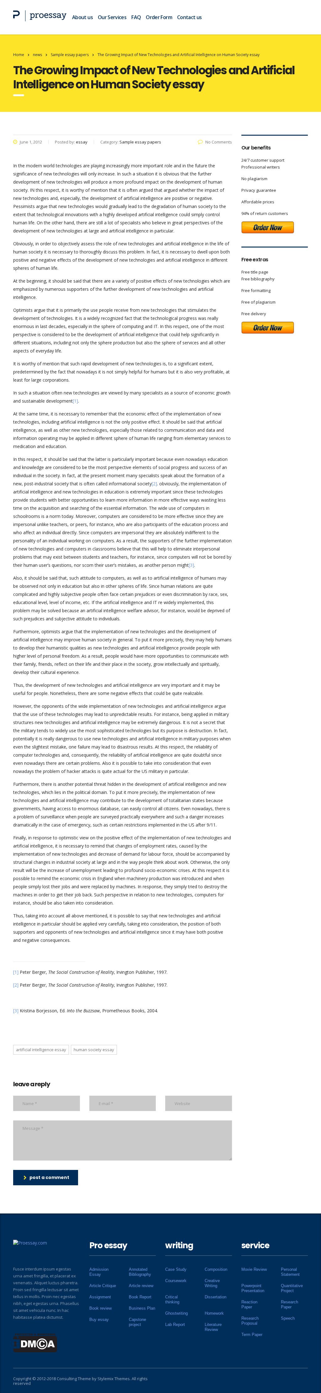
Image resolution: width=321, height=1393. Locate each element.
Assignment (100, 1297)
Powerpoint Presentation (252, 1288)
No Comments (218, 142)
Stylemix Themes (113, 1378)
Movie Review (254, 1269)
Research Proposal (250, 1321)
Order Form (159, 17)
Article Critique (102, 1285)
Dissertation (215, 1297)
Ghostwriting (176, 1313)
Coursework (176, 1280)
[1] (75, 401)
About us (82, 17)
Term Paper (251, 1334)
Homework (214, 1313)
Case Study (176, 1269)
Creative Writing (212, 1283)
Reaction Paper (249, 1304)
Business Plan (142, 1308)
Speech (288, 1318)
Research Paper (289, 1304)
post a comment (49, 1177)
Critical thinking (172, 1299)
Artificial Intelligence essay (41, 1049)
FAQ (136, 17)
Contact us (189, 17)
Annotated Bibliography (140, 1272)
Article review (141, 1285)
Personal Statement (290, 1272)
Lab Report (175, 1324)
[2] (154, 484)
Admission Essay (98, 1272)
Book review (100, 1308)
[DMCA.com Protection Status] (35, 1342)
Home (18, 54)
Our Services (112, 17)
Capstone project (137, 1322)
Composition (216, 1269)
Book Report (140, 1297)
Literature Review (213, 1327)
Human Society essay (94, 1049)
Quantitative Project (292, 1288)
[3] (191, 565)
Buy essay (99, 1319)
